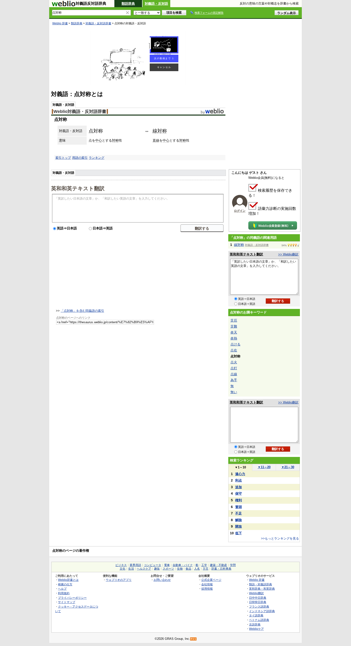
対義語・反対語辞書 (98, 23)
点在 (233, 350)
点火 (233, 362)
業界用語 (135, 565)
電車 (167, 565)
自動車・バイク (183, 565)
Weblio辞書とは (68, 579)
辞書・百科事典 (221, 568)
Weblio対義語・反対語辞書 (79, 111)
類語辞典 (128, 3)
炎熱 (233, 338)
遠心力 (240, 474)
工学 (204, 565)
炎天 (233, 332)
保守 (238, 493)
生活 (131, 568)
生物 (180, 568)
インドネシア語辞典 (262, 611)
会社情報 (207, 584)
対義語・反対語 (156, 3)
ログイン (239, 210)
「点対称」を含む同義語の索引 (82, 310)
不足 (238, 513)
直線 (156, 140)
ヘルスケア (144, 568)
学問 (233, 565)
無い (233, 392)
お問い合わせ (162, 579)
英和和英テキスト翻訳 (78, 188)
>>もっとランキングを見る (280, 538)
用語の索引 (80, 157)
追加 (238, 487)
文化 (122, 568)
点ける (235, 344)
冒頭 (238, 507)
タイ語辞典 (256, 615)
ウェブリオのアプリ (119, 579)
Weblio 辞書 (60, 23)
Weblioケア (256, 628)
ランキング (96, 157)
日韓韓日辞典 (257, 602)
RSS (193, 639)
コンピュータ (152, 565)
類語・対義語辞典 (260, 584)
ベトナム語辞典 (259, 619)
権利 (238, 500)
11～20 (264, 467)
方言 (205, 568)
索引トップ (63, 157)
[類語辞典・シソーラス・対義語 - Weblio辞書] (63, 5)
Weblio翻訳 (256, 593)
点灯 (233, 368)
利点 (238, 480)
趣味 (157, 568)
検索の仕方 (65, 584)
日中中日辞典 (257, 597)
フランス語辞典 (259, 606)
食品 (188, 568)
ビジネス (121, 565)
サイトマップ (66, 602)
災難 (233, 326)
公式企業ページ (211, 579)
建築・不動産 (218, 565)
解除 (238, 520)
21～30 (287, 467)
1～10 (240, 467)
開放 (238, 526)
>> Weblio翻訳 (288, 254)
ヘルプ (62, 588)
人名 (197, 568)
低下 (238, 533)
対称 (115, 140)
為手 (233, 380)
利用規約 (63, 593)
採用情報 (207, 588)
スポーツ (168, 568)
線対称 (160, 130)
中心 (98, 140)
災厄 (233, 320)
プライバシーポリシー (72, 597)
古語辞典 (255, 624)
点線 (233, 374)
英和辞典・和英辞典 (262, 588)
